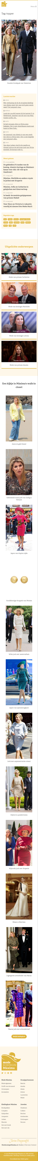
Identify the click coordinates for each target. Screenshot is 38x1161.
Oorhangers (24, 1119)
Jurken (3, 1119)
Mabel (22, 1098)
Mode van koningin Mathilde (19, 307)
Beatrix (22, 1083)
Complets (4, 1111)
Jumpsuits (4, 1116)
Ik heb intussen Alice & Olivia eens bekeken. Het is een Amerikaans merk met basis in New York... (18, 126)
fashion (16, 219)
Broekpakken (5, 1108)
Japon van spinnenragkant (19, 708)
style (14, 225)
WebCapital (24, 1159)
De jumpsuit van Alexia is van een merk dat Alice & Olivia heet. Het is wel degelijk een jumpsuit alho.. (18, 137)
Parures (22, 1122)
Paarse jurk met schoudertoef (19, 1029)
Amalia (10, 219)
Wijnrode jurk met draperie (19, 868)
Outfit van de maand (8, 1086)
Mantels (4, 1122)
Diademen (23, 1108)
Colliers (22, 1111)
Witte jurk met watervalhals (19, 654)
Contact (33, 1145)
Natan (5, 225)
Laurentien (24, 1095)
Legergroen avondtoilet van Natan (19, 976)
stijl (10, 225)
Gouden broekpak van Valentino (19, 83)
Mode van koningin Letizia (19, 336)
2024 (5, 219)
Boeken (21, 1145)
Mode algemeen (6, 1083)
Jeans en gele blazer (19, 444)
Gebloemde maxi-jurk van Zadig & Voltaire (19, 499)
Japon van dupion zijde (19, 553)
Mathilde (16, 222)
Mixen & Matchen (19, 922)
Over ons (27, 1145)
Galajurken (5, 1113)
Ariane (22, 1092)
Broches (23, 1113)
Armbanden (24, 1116)
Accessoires (5, 1092)
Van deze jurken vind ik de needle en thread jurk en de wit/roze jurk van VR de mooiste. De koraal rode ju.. (18, 147)
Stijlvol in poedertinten (19, 815)
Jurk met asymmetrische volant (19, 761)
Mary (10, 222)
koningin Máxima (25, 219)
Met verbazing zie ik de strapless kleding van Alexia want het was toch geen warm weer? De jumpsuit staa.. (18, 105)
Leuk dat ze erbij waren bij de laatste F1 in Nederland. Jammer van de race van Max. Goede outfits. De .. (18, 115)
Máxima (28, 222)
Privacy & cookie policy (27, 1155)
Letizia (6, 222)
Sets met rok (5, 1128)
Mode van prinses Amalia (19, 365)
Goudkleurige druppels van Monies (19, 601)
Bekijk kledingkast (19, 1036)
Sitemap (16, 1155)
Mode (22, 222)
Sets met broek (6, 1125)
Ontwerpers (5, 1089)
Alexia (22, 1089)
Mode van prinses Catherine (19, 277)
